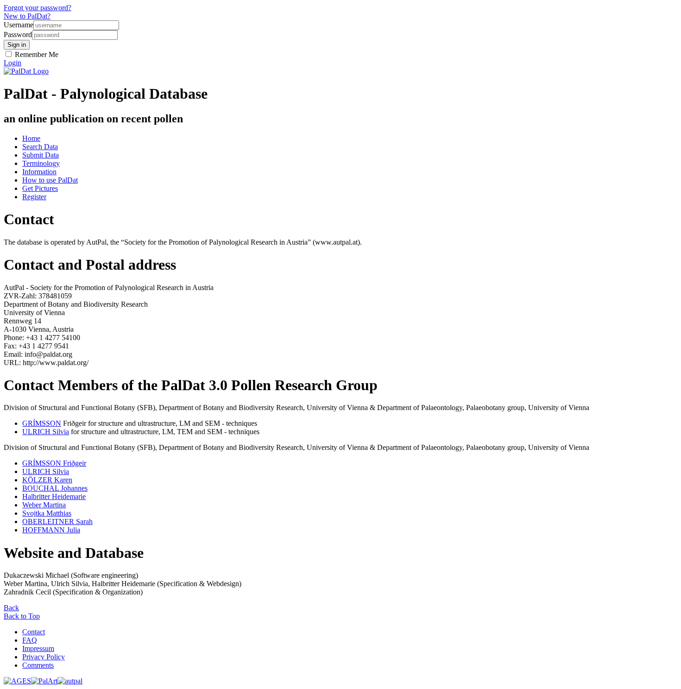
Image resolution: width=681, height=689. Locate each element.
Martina (44, 505)
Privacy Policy (43, 657)
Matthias (46, 513)
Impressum (38, 648)
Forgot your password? (37, 8)
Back (11, 608)
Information (39, 172)
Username (18, 25)
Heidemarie (54, 496)
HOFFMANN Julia (51, 530)
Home (31, 138)
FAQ (29, 640)
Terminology (41, 163)
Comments (38, 665)
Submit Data (40, 155)
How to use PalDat (50, 180)
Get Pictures (40, 188)
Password (18, 34)
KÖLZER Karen (47, 480)
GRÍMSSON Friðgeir (54, 463)
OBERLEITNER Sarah (57, 521)
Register (34, 197)
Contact (33, 632)
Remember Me (35, 54)
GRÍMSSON (41, 423)
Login (12, 63)
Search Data (40, 147)
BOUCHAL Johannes (55, 488)
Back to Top (22, 616)
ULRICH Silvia (45, 432)
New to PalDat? (27, 16)
